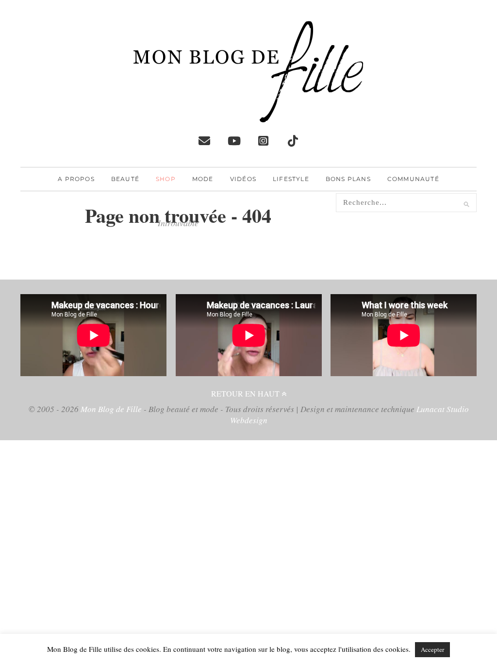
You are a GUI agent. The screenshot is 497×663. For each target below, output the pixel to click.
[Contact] (204, 141)
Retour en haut (246, 393)
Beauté (125, 178)
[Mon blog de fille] (248, 114)
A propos (76, 178)
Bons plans (348, 178)
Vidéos (243, 178)
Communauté (413, 178)
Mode (203, 178)
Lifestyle (291, 178)
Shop (166, 178)
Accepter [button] (432, 649)
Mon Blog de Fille (111, 408)
